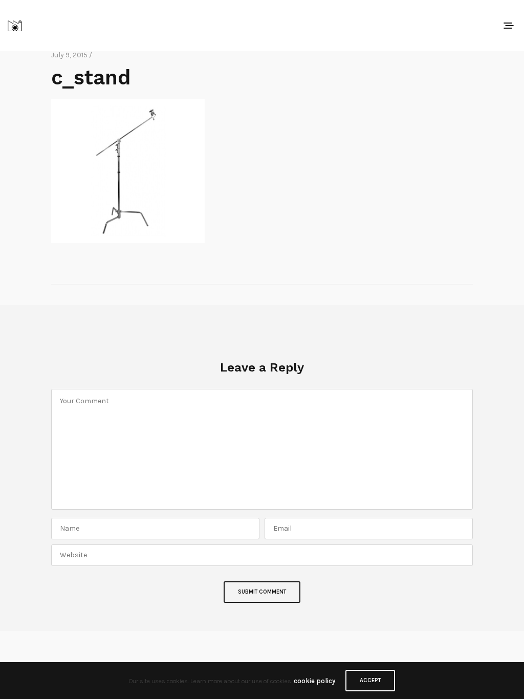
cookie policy (314, 681)
